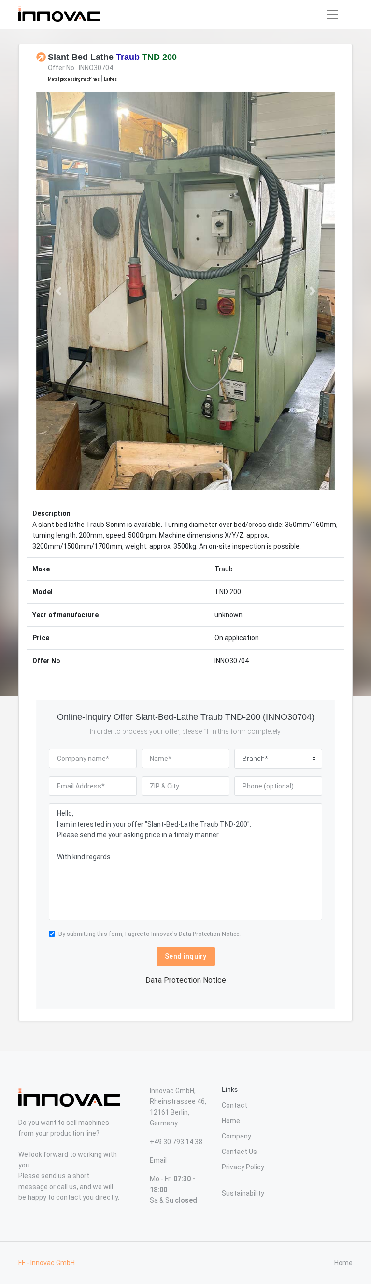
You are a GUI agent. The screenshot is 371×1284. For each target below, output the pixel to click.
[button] (58, 291)
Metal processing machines (74, 79)
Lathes (110, 79)
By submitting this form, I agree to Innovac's (149, 933)
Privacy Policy (243, 1167)
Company (236, 1136)
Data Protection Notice (185, 980)
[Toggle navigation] (332, 14)
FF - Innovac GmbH (46, 1263)
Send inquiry (186, 956)
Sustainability (243, 1193)
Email (158, 1160)
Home (231, 1120)
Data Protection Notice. (210, 933)
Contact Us (239, 1151)
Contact (234, 1105)
